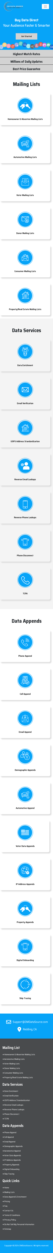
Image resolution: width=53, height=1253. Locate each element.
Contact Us (8, 1210)
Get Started (26, 36)
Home (6, 1187)
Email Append (9, 1141)
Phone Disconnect (11, 1114)
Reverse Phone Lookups (14, 1109)
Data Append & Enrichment (15, 1196)
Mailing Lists (9, 1192)
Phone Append (10, 1132)
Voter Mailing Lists (12, 1063)
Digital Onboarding (11, 1169)
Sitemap (7, 1229)
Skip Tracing (9, 1173)
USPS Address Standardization (17, 1100)
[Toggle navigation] (45, 6)
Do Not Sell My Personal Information (19, 1224)
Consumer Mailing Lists (13, 1072)
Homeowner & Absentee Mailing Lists (19, 1054)
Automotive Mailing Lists (14, 1059)
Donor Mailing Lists (12, 1068)
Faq (5, 1206)
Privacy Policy (10, 1219)
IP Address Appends (12, 1160)
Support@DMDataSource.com (30, 1022)
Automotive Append (12, 1150)
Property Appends (11, 1164)
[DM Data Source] (13, 6)
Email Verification (11, 1095)
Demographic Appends (13, 1146)
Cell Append (9, 1137)
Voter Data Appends (12, 1155)
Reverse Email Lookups (13, 1104)
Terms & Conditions (12, 1215)
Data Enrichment (11, 1091)
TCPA (6, 1118)
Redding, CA (29, 1029)
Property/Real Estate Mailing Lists (18, 1077)
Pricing (7, 1201)
